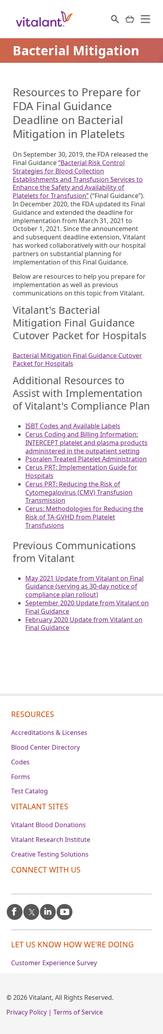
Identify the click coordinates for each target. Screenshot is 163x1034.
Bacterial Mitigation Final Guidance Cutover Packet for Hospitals (77, 359)
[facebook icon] (15, 908)
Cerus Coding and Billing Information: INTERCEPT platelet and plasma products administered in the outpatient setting (86, 442)
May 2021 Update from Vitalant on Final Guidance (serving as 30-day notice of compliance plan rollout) (84, 586)
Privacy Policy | (29, 1012)
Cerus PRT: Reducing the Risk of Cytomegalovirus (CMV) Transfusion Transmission (79, 492)
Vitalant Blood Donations (48, 824)
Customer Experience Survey (54, 962)
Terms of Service (78, 1012)
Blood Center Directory (45, 747)
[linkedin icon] (48, 910)
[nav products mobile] (129, 19)
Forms (20, 776)
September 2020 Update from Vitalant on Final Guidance (87, 607)
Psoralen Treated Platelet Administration (86, 459)
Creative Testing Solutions (50, 854)
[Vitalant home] (44, 19)
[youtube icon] (64, 908)
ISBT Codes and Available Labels (72, 426)
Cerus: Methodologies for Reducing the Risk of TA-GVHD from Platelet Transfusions (84, 517)
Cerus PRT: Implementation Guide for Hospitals (81, 471)
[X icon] (31, 908)
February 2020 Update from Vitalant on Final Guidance (83, 623)
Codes (20, 762)
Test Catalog (29, 791)
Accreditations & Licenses (49, 732)
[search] (115, 19)
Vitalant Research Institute (50, 839)
